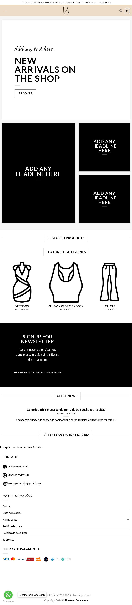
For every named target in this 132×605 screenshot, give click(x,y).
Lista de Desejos (12, 512)
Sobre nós (8, 539)
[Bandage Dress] (66, 11)
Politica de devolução (15, 532)
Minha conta (10, 519)
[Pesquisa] (120, 10)
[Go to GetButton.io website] (8, 601)
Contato (7, 506)
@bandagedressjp (18, 474)
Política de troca (12, 526)
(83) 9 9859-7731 (18, 466)
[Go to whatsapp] (8, 595)
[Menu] (5, 11)
